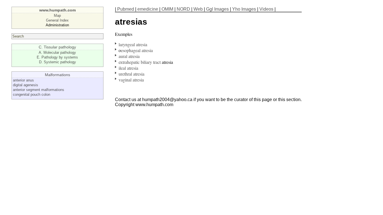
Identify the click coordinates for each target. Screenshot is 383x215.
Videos (266, 9)
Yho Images (244, 9)
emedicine (147, 9)
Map (57, 15)
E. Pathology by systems (57, 57)
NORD (183, 9)
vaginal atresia (131, 80)
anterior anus (23, 80)
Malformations (57, 75)
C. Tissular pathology (57, 47)
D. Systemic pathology (57, 62)
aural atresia (129, 56)
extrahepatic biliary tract (140, 62)
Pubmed (125, 9)
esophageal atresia (137, 50)
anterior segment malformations (38, 90)
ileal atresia (128, 68)
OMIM (167, 9)
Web (198, 9)
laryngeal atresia (133, 44)
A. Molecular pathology (57, 52)
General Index (57, 20)
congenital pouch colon (31, 94)
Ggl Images (217, 9)
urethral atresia (131, 74)
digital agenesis (25, 85)
